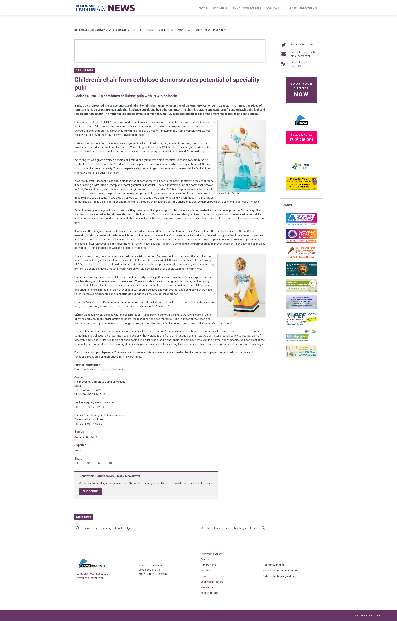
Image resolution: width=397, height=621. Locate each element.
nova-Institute (209, 592)
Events (205, 559)
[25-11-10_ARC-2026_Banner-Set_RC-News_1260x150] (169, 61)
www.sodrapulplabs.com (109, 369)
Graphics (206, 570)
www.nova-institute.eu (90, 577)
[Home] (105, 8)
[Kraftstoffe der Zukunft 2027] (301, 340)
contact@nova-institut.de (92, 573)
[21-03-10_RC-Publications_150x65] (301, 143)
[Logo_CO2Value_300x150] (301, 172)
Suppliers (219, 7)
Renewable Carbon (302, 7)
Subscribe (90, 491)
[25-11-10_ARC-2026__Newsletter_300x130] (301, 241)
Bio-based (119, 30)
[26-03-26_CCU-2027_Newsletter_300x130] (301, 258)
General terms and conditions (280, 570)
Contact (273, 7)
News (204, 576)
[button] (78, 463)
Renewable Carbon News (90, 30)
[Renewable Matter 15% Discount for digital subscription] (301, 189)
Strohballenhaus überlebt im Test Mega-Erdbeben (229, 528)
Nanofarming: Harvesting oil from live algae (107, 528)
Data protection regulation (279, 576)
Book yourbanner (301, 90)
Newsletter (207, 587)
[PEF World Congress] (301, 324)
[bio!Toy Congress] (301, 357)
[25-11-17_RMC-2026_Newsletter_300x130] (301, 225)
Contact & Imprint (273, 564)
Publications (208, 564)
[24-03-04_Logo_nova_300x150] (301, 126)
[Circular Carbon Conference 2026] (301, 291)
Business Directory (212, 581)
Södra (78, 437)
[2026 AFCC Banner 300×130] (301, 307)
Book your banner (247, 7)
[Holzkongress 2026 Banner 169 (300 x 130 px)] (301, 274)
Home (203, 7)
